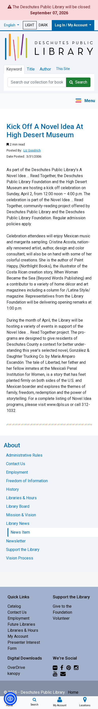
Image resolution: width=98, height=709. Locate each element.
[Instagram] (76, 667)
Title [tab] (31, 69)
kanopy (14, 673)
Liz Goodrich (32, 150)
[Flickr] (55, 667)
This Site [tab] (63, 69)
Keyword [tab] (14, 69)
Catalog (14, 606)
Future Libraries (21, 624)
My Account (18, 636)
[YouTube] (55, 673)
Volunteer (61, 618)
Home (73, 692)
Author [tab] (45, 69)
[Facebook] (61, 667)
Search (80, 82)
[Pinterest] (68, 667)
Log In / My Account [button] (71, 25)
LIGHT (29, 25)
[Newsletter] (63, 673)
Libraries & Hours (23, 630)
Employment (18, 618)
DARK (43, 25)
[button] (11, 25)
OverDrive (16, 667)
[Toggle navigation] (85, 101)
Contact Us (17, 612)
